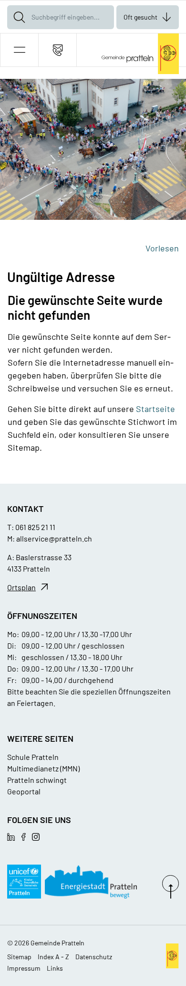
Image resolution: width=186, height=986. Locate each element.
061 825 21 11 (35, 526)
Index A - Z (53, 957)
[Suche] (19, 17)
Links (55, 968)
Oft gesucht (140, 17)
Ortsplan (21, 587)
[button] (19, 49)
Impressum (24, 968)
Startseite (155, 408)
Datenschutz (93, 957)
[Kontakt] (57, 49)
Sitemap (19, 957)
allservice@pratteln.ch (54, 538)
